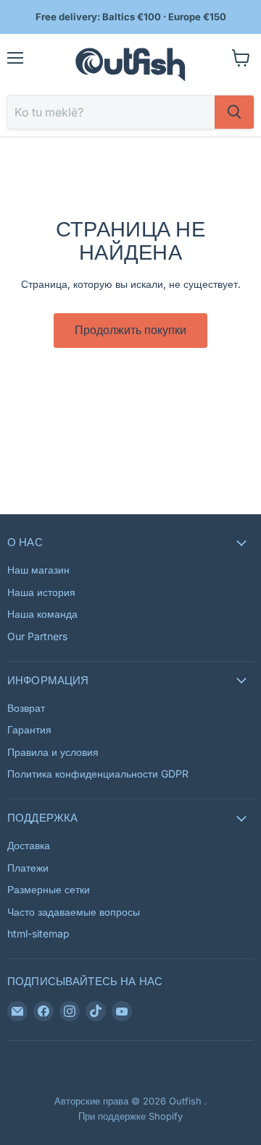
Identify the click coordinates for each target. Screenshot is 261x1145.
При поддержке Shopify (130, 1116)
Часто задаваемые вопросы (73, 912)
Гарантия (29, 729)
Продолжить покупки (130, 330)
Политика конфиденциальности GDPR (97, 773)
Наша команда (42, 614)
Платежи (28, 867)
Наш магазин (38, 569)
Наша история (41, 592)
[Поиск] (234, 112)
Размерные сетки (48, 889)
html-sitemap (38, 933)
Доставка (28, 845)
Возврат (26, 708)
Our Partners (37, 636)
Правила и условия (53, 752)
